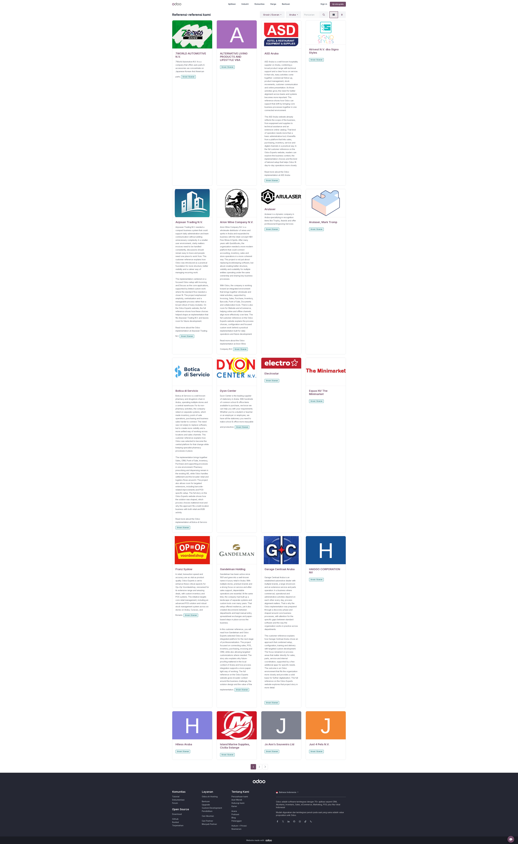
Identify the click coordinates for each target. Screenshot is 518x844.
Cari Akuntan (208, 816)
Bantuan (286, 4)
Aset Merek (236, 800)
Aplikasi (232, 4)
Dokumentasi (178, 800)
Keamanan (236, 829)
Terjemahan (177, 825)
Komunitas (260, 4)
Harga (273, 4)
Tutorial (175, 796)
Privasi (243, 826)
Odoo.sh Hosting (210, 796)
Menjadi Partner (209, 824)
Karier (234, 806)
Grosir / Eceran (271, 14)
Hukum (234, 826)
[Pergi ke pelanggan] (192, 34)
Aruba (292, 14)
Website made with (255, 840)
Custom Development (212, 808)
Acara (234, 811)
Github (175, 819)
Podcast (235, 814)
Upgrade (206, 804)
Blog (233, 817)
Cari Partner (207, 821)
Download (177, 814)
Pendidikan (207, 811)
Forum (175, 803)
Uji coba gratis (338, 4)
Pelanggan (236, 821)
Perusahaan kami (239, 796)
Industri (245, 4)
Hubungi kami (237, 803)
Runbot (175, 822)
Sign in (324, 4)
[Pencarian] (323, 14)
